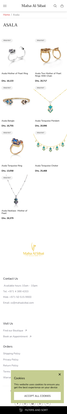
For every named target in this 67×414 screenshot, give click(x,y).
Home (6, 14)
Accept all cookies (37, 396)
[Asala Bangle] (17, 101)
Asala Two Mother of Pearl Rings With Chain (48, 74)
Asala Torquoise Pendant (47, 121)
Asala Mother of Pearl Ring (15, 73)
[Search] (55, 5)
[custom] (17, 403)
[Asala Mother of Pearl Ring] (17, 54)
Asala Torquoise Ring (12, 166)
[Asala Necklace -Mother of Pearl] (17, 191)
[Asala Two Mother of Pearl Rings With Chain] (50, 54)
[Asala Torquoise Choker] (50, 146)
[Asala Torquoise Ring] (17, 146)
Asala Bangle (8, 121)
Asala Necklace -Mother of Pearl (14, 212)
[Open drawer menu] (4, 5)
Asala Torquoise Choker (46, 166)
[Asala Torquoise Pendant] (50, 101)
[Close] (59, 374)
